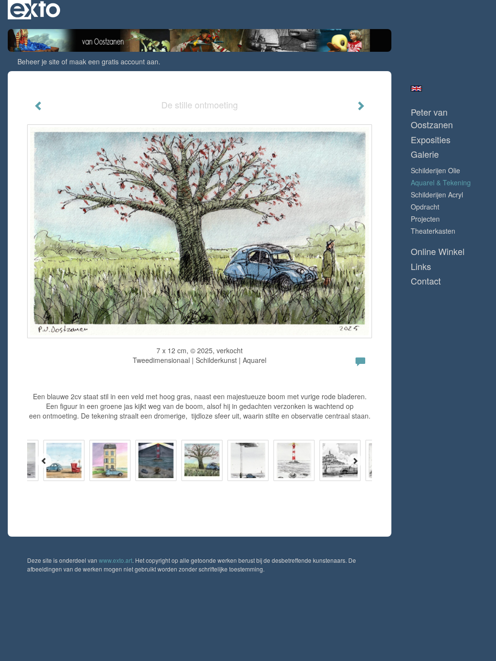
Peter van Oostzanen (432, 118)
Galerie (425, 154)
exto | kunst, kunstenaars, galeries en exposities (35, 9)
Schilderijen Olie (435, 170)
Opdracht (425, 206)
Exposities (430, 140)
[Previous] (44, 460)
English (416, 88)
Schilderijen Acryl (437, 194)
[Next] (355, 460)
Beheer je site (38, 61)
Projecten (425, 219)
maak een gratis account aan (113, 61)
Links (421, 266)
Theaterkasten (433, 231)
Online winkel (438, 251)
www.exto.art (115, 560)
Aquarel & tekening (441, 182)
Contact (426, 281)
